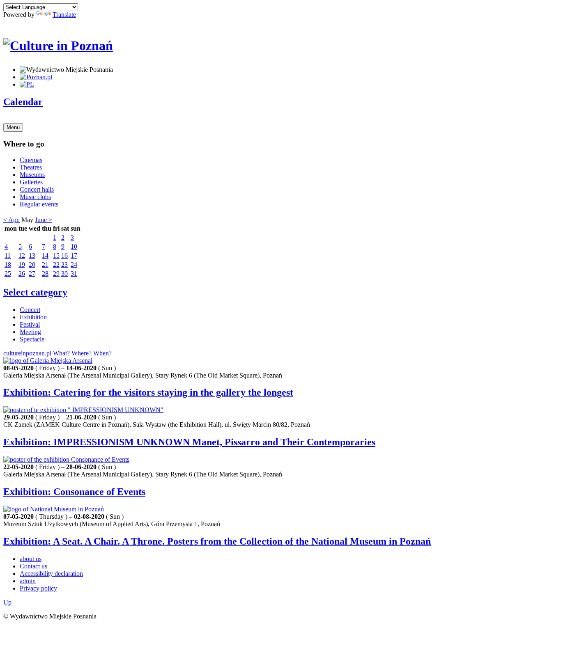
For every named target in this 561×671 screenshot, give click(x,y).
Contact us (33, 566)
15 (56, 255)
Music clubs (35, 196)
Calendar (23, 101)
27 (32, 273)
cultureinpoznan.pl (27, 353)
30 (64, 273)
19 (21, 264)
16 (64, 255)
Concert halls (37, 189)
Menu (13, 127)
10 (74, 246)
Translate (64, 14)
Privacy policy (38, 588)
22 (56, 264)
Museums (32, 174)
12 (21, 255)
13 (32, 255)
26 (21, 273)
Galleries (31, 182)
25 (8, 273)
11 (8, 255)
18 (8, 264)
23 (64, 264)
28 (45, 273)
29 (56, 273)
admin (28, 580)
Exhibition (33, 317)
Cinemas (31, 159)
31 (74, 273)
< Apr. (11, 219)
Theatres (31, 167)
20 (32, 264)
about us (30, 558)
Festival (30, 324)
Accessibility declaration (51, 573)
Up (7, 602)
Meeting (30, 331)
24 (74, 264)
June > (43, 219)
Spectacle (32, 339)
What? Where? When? (82, 353)
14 (45, 255)
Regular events (39, 204)
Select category (35, 292)
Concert (30, 309)
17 (74, 255)
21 (45, 264)
